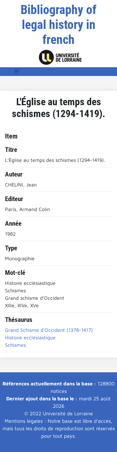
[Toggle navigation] (16, 71)
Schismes (15, 345)
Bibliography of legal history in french (58, 24)
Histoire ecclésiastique (30, 337)
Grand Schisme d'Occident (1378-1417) (49, 330)
